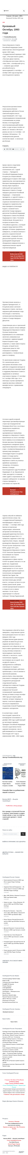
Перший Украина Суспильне (10, 996)
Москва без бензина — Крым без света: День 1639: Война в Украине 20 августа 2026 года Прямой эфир (14, 912)
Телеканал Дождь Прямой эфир (11, 978)
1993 (20, 16)
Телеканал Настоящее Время (10, 982)
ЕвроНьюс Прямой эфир (9, 995)
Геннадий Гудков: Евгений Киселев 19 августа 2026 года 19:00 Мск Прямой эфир (14, 943)
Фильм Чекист (6, 993)
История (15, 16)
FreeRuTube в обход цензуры (14, 805)
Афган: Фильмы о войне (9, 998)
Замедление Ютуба (7, 989)
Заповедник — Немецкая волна (11, 991)
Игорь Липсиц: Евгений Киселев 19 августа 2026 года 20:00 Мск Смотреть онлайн (14, 921)
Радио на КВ (5, 980)
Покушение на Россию (8, 1000)
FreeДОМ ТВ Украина (8, 984)
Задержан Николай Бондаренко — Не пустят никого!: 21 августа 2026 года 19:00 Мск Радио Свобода (14, 888)
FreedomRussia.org (10, 37)
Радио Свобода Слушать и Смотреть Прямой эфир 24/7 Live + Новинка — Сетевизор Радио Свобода (12, 1040)
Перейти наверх (21, 1152)
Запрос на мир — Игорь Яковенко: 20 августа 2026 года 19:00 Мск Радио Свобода (14, 904)
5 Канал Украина (6, 986)
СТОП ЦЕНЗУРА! (6, 987)
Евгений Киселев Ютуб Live (10, 1002)
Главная (8, 16)
